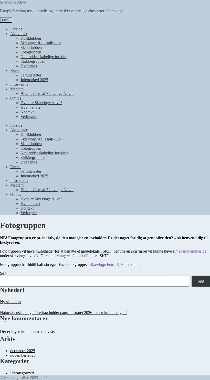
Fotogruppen (30, 52)
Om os (15, 98)
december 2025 (22, 351)
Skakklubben (31, 47)
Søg (3, 273)
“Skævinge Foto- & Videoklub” (113, 264)
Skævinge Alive (13, 2)
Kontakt (27, 112)
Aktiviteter (18, 33)
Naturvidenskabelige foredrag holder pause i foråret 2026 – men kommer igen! (63, 312)
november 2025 (23, 355)
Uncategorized (22, 373)
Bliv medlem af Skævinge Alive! (47, 93)
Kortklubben (30, 38)
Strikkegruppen (32, 61)
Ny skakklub (10, 302)
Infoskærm (19, 84)
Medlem (17, 89)
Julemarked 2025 (34, 80)
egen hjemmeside (192, 251)
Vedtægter (28, 116)
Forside (16, 29)
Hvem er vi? (30, 107)
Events (15, 70)
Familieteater (30, 75)
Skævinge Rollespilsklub (40, 43)
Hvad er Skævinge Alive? (41, 103)
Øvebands (28, 66)
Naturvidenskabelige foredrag (44, 57)
